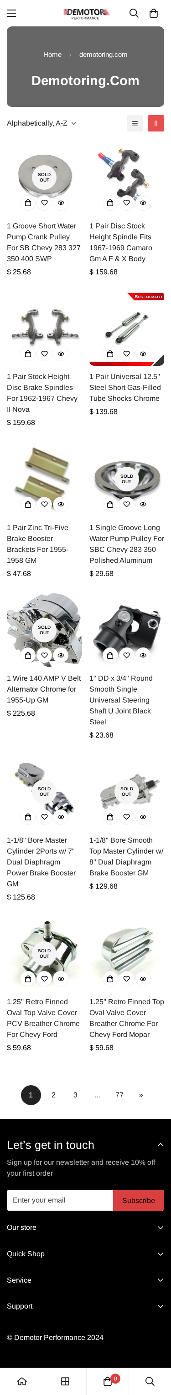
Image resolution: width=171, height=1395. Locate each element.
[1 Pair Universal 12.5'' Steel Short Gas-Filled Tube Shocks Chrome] (127, 328)
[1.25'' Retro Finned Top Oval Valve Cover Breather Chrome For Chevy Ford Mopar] (127, 953)
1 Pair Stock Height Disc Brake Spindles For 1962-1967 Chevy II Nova (42, 393)
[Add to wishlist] (44, 203)
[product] (21, 1381)
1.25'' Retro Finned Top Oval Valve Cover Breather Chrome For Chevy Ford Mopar (126, 1018)
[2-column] (156, 123)
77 (119, 1095)
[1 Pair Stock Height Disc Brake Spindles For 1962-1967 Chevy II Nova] (44, 328)
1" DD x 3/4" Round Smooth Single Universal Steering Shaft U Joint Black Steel (121, 700)
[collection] (65, 1381)
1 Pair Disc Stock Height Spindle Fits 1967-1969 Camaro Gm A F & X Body (120, 242)
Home (52, 54)
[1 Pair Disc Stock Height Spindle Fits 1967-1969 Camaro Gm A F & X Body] (127, 177)
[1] (127, 630)
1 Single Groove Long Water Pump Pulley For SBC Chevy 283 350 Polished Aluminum (126, 544)
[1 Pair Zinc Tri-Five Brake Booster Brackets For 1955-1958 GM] (44, 479)
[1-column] (135, 123)
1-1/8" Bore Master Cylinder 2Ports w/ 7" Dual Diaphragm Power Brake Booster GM (41, 862)
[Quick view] (60, 203)
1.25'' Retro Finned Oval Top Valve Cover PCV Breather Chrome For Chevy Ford (43, 1018)
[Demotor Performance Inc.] (86, 13)
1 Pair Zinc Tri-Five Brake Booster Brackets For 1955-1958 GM (37, 544)
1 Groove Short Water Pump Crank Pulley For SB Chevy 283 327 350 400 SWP (44, 242)
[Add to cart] (28, 203)
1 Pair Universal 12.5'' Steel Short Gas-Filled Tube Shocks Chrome (125, 387)
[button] (153, 13)
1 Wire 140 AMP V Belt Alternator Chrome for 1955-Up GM (44, 689)
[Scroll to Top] (154, 1347)
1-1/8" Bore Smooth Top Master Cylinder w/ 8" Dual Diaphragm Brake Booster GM (126, 856)
